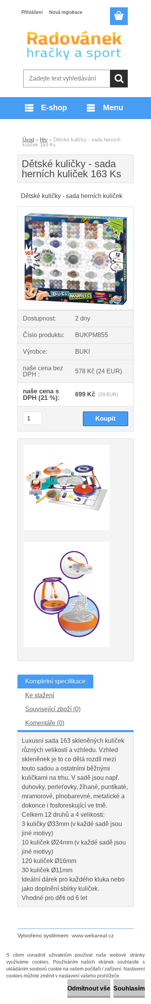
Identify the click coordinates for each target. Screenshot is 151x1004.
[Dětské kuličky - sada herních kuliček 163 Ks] (75, 210)
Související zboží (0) (53, 709)
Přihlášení (32, 12)
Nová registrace (65, 12)
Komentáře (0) (44, 723)
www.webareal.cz (93, 935)
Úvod (28, 140)
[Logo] (75, 45)
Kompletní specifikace (55, 681)
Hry (44, 140)
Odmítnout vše (88, 988)
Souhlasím (129, 988)
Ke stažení (39, 695)
